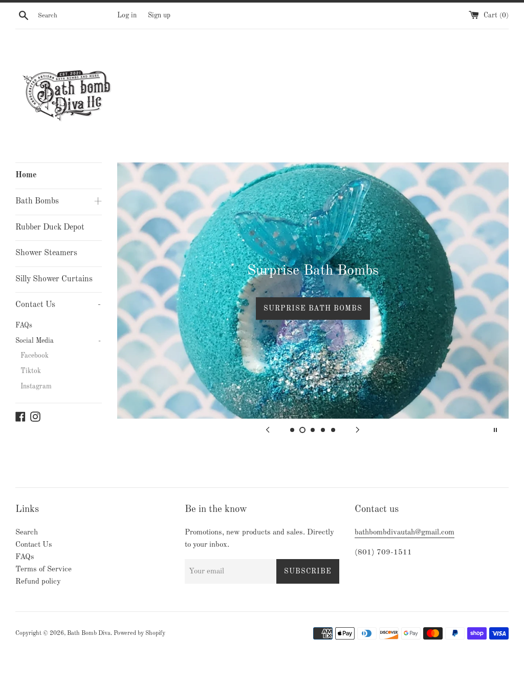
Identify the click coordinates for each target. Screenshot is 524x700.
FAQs (23, 325)
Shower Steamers (46, 253)
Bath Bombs (58, 201)
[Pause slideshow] (495, 430)
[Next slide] (357, 430)
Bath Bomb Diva (89, 633)
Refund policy (38, 582)
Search (26, 533)
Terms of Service (43, 569)
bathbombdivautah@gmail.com (404, 533)
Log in (127, 15)
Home (26, 175)
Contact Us (58, 305)
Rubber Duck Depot (49, 227)
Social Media (58, 341)
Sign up (159, 15)
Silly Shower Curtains (54, 279)
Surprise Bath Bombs (313, 308)
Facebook (34, 356)
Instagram (36, 386)
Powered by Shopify (139, 633)
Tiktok (30, 371)
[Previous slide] (267, 430)
